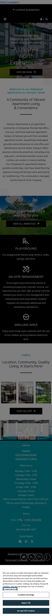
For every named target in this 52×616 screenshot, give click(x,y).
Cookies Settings (26, 594)
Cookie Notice (10, 589)
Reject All (26, 603)
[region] (26, 590)
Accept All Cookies (26, 610)
